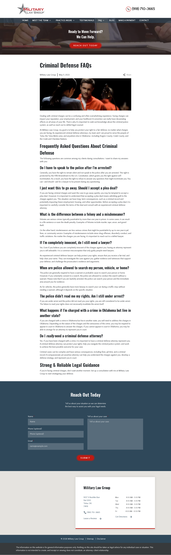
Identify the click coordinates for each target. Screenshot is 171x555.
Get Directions (121, 517)
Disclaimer (101, 539)
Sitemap (90, 539)
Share (128, 75)
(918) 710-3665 (93, 512)
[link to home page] (30, 9)
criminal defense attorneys (77, 133)
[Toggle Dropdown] (51, 20)
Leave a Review (90, 518)
